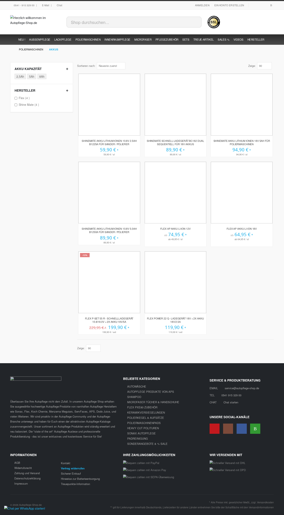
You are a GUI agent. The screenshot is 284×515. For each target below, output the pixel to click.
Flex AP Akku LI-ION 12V (175, 228)
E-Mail (45, 5)
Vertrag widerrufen (73, 468)
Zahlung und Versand (27, 473)
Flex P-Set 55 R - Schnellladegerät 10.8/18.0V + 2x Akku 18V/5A (109, 320)
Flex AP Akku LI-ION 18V (242, 228)
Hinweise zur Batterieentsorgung (80, 479)
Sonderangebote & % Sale (147, 444)
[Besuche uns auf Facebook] (259, 5)
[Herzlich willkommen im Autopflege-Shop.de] (35, 22)
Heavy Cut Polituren (143, 428)
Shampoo (134, 397)
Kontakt (65, 463)
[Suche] (196, 21)
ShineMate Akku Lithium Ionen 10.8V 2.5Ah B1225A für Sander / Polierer (109, 142)
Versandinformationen (261, 507)
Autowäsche (136, 386)
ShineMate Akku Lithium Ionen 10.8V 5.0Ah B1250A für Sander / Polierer (109, 230)
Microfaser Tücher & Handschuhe (153, 402)
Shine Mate (29, 104)
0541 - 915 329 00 (24, 5)
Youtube (215, 429)
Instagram (228, 429)
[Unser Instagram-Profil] (265, 5)
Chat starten (230, 402)
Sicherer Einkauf (71, 473)
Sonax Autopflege (141, 433)
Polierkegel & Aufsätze (145, 418)
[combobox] (134, 22)
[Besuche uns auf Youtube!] (253, 5)
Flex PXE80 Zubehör (142, 407)
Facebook (242, 429)
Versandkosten (265, 502)
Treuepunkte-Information (75, 484)
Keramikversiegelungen (146, 412)
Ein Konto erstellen (229, 5)
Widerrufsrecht (23, 468)
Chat (59, 5)
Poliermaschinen (31, 49)
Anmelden (202, 5)
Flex (25, 98)
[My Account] (246, 22)
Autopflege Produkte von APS (150, 392)
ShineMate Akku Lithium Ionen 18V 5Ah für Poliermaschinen (242, 142)
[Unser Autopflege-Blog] (255, 429)
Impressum (21, 483)
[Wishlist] (256, 22)
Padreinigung (137, 438)
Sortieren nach (86, 66)
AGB (17, 463)
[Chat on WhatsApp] (24, 508)
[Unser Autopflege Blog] (271, 5)
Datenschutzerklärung (27, 478)
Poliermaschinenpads (144, 423)
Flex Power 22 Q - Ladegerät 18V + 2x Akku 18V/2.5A (175, 320)
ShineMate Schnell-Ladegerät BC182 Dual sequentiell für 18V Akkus (175, 142)
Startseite (11, 49)
